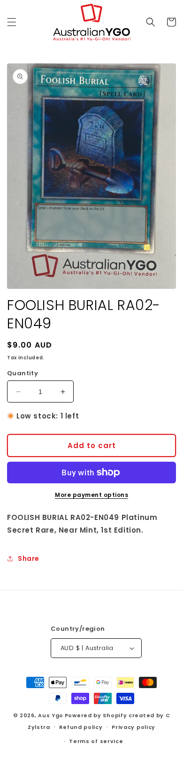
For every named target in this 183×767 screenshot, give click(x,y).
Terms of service (96, 741)
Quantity (22, 373)
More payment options (91, 495)
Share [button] (28, 558)
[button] (11, 22)
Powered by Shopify (96, 715)
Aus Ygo (50, 715)
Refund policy (80, 727)
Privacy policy (133, 727)
